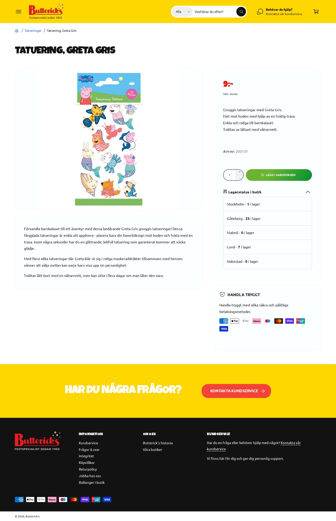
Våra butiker (152, 449)
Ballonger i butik (92, 482)
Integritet (86, 456)
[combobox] (220, 12)
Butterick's (32, 516)
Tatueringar (33, 30)
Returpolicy (88, 469)
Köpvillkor (87, 462)
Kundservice (88, 443)
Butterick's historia (158, 443)
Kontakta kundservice (234, 390)
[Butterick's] (17, 30)
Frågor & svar (89, 449)
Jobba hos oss (90, 476)
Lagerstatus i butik (244, 191)
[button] (18, 12)
